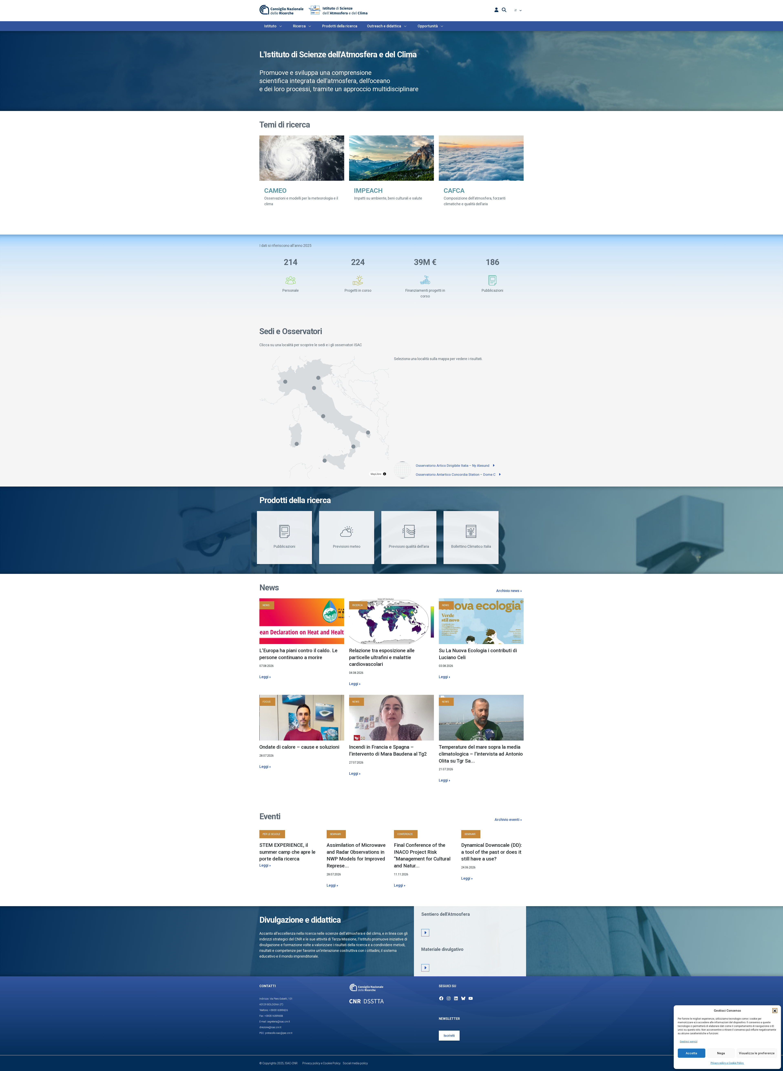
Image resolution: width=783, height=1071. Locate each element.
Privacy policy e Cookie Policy (727, 1063)
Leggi (263, 677)
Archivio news (507, 591)
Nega (721, 1053)
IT (516, 10)
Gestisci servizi (688, 1041)
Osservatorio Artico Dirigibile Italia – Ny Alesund (453, 465)
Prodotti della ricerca (339, 26)
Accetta (691, 1053)
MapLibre (376, 474)
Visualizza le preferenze (757, 1053)
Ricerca (299, 26)
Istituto (270, 26)
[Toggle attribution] (384, 473)
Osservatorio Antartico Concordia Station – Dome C (456, 474)
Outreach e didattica (384, 26)
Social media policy (355, 1063)
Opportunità (428, 26)
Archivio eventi (507, 819)
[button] (775, 1011)
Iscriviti (449, 1035)
